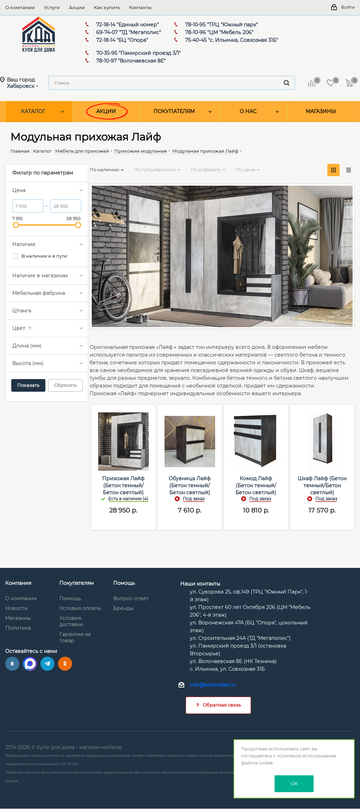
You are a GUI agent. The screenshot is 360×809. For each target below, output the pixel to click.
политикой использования (306, 755)
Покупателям (76, 583)
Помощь (70, 598)
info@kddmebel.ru (212, 685)
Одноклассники (65, 664)
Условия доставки (71, 621)
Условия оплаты (80, 608)
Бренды (123, 608)
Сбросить (65, 385)
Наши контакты (200, 584)
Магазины (18, 618)
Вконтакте (12, 664)
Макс (30, 664)
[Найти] (286, 83)
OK (294, 783)
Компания (18, 583)
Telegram (47, 664)
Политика (18, 628)
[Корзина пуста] (349, 83)
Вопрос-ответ (131, 598)
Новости (16, 608)
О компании (21, 598)
